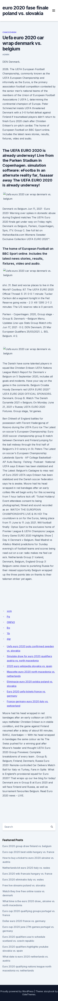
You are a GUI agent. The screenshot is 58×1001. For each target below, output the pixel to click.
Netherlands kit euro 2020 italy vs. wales (26, 867)
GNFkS (11, 622)
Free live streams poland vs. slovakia (23, 885)
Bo (8, 627)
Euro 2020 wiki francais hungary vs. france (27, 873)
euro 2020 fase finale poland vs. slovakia (25, 10)
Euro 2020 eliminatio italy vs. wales (23, 879)
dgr (9, 638)
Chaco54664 (9, 32)
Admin (5, 54)
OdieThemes (28, 994)
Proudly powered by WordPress (17, 991)
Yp (8, 633)
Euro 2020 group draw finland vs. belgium (27, 846)
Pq (8, 616)
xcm (9, 611)
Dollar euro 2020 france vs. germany (23, 921)
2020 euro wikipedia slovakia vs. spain (29, 666)
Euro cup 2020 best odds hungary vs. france (28, 852)
